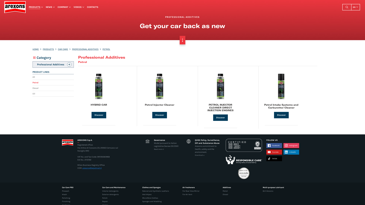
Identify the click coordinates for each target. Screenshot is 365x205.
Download (199, 155)
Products (34, 7)
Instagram (293, 145)
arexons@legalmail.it (92, 168)
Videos (78, 7)
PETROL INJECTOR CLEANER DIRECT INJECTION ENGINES (220, 107)
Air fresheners (188, 187)
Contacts (92, 7)
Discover (99, 115)
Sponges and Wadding (152, 201)
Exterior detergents (110, 194)
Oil (34, 93)
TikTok (274, 159)
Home (36, 49)
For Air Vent (187, 194)
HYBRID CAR (99, 104)
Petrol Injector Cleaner (159, 104)
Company (63, 7)
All (34, 77)
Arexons (15, 7)
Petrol (106, 49)
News (49, 7)
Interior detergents (110, 191)
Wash (64, 194)
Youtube (275, 152)
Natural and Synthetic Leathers (155, 191)
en (354, 7)
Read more (158, 149)
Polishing (66, 198)
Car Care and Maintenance (113, 187)
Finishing (66, 201)
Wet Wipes (147, 194)
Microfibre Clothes (150, 198)
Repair (105, 201)
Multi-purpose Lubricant (273, 187)
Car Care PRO (67, 187)
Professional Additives (85, 49)
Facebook (276, 145)
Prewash (65, 191)
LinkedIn (292, 152)
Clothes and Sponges (151, 187)
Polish (105, 198)
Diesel (35, 88)
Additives (227, 187)
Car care (63, 49)
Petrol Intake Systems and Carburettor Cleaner (281, 106)
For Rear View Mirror (190, 191)
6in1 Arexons (268, 191)
